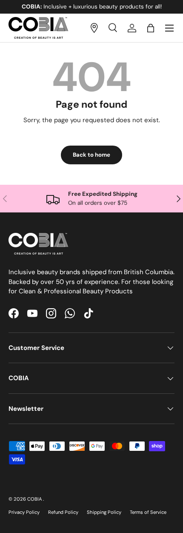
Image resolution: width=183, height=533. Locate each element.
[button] (150, 28)
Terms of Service (148, 512)
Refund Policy (63, 512)
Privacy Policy (24, 512)
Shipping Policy (104, 512)
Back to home (91, 154)
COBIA (35, 499)
